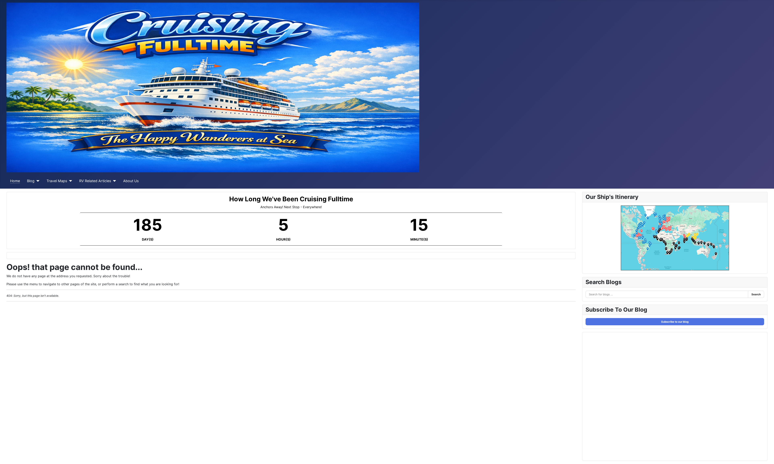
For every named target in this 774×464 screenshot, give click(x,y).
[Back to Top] (767, 456)
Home (15, 181)
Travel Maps (57, 181)
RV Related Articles (95, 181)
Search (756, 294)
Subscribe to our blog (675, 321)
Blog (30, 181)
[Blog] (37, 181)
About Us (131, 181)
